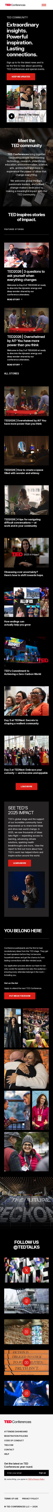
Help (6, 1454)
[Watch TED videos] (26, 1362)
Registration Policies (16, 1436)
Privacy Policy (30, 1498)
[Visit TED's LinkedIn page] (26, 1331)
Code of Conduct (14, 1440)
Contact (9, 1449)
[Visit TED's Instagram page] (26, 1393)
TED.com (8, 1445)
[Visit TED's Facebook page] (26, 1300)
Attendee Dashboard (16, 1431)
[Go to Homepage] (17, 1422)
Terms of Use (11, 1498)
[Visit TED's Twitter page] (26, 1270)
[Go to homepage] (14, 5)
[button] (44, 5)
